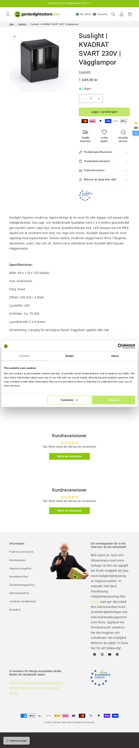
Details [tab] (69, 355)
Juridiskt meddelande (22, 601)
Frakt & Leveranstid (21, 551)
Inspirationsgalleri (20, 568)
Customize (67, 399)
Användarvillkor (18, 576)
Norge (58, 682)
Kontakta (14, 609)
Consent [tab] (24, 355)
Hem (11, 24)
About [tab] (115, 355)
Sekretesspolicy (19, 593)
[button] (8, 14)
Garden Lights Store (63, 722)
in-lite (95, 601)
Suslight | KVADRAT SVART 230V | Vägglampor (55, 24)
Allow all (113, 399)
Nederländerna (20, 688)
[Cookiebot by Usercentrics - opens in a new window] (120, 346)
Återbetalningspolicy (22, 584)
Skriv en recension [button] (69, 456)
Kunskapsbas (17, 560)
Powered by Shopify (84, 722)
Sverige (46, 682)
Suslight (22, 24)
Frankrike (31, 682)
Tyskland (15, 682)
